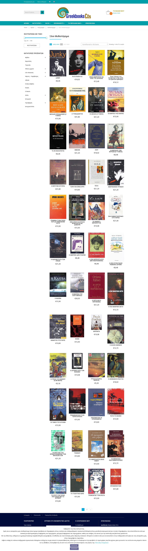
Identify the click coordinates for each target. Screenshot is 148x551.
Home (25, 27)
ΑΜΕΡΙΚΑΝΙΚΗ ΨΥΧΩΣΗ (116, 187)
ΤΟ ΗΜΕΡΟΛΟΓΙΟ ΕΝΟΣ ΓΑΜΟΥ (96, 460)
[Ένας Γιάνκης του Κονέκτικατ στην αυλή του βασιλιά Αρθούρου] (115, 62)
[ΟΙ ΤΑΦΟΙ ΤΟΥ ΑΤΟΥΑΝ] (58, 404)
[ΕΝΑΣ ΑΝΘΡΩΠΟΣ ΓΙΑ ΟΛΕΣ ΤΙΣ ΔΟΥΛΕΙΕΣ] (96, 62)
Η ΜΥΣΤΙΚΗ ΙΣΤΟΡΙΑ (58, 186)
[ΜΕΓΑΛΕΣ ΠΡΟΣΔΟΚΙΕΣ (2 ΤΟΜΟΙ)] (58, 100)
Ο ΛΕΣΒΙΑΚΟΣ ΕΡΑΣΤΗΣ (116, 379)
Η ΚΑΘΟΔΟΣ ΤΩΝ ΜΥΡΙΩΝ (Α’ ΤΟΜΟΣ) (115, 151)
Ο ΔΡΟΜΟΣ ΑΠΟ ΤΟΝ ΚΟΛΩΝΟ (77, 371)
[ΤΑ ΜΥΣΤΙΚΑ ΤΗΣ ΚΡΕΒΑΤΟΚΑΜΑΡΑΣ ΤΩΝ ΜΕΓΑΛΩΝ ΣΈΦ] (58, 440)
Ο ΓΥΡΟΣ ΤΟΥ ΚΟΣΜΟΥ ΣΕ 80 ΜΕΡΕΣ (58, 379)
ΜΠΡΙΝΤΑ (96, 331)
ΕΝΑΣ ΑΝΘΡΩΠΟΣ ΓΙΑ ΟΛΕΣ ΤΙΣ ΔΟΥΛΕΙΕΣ (96, 77)
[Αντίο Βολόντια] (77, 62)
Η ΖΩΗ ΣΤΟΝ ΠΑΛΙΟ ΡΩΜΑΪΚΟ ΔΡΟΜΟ (115, 264)
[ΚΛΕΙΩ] (77, 326)
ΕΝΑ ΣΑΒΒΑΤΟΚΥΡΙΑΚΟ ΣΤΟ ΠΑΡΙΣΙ (115, 217)
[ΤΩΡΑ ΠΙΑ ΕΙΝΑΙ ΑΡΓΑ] (77, 172)
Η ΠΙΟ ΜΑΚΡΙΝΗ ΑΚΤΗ (115, 307)
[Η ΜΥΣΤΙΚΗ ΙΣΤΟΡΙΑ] (58, 172)
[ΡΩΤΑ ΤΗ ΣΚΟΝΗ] (115, 401)
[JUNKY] (58, 63)
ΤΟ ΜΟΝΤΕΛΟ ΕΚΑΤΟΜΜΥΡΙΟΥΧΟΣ (116, 459)
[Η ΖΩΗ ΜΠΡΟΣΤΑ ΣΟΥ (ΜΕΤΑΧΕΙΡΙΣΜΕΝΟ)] (96, 245)
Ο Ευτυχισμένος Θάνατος (96, 379)
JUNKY (58, 78)
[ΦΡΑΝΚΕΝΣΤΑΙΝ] (115, 476)
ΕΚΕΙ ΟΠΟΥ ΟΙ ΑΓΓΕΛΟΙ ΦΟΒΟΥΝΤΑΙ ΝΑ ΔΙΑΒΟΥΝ (77, 223)
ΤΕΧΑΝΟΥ (77, 453)
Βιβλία (32, 27)
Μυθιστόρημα (51, 27)
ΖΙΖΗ (96, 150)
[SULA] (96, 172)
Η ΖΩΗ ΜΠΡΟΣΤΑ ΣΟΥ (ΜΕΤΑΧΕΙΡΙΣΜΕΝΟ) (96, 260)
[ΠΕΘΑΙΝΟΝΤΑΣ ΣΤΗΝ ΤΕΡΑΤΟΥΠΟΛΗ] (77, 401)
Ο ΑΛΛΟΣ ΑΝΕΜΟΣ (116, 345)
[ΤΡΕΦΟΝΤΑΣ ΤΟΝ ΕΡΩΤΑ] (96, 481)
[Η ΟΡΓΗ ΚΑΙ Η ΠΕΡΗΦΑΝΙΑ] (96, 286)
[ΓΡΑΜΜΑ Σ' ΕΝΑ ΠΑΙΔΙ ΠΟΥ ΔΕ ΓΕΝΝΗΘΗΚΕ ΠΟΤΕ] (58, 207)
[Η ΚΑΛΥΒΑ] (58, 285)
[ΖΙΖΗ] (96, 136)
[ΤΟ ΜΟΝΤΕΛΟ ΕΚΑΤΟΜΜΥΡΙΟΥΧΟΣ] (115, 443)
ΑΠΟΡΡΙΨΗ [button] (74, 548)
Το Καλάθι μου (79, 525)
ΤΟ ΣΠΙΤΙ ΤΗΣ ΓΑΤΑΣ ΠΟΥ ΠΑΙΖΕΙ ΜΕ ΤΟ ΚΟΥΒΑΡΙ (58, 496)
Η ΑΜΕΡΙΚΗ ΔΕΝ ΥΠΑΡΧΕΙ (77, 255)
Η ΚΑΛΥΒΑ (58, 298)
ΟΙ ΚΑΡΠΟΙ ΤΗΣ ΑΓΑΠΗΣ (116, 113)
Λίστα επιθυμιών (41, 1)
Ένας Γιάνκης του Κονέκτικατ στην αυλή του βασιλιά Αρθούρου (115, 78)
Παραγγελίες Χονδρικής (51, 515)
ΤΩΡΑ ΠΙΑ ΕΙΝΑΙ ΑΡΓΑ (77, 187)
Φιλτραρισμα (32, 45)
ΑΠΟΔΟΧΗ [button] (74, 545)
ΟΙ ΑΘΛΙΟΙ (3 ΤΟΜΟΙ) (96, 114)
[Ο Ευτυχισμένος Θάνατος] (96, 365)
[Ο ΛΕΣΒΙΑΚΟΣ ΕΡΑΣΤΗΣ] (115, 365)
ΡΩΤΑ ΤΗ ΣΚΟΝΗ (115, 416)
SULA (96, 186)
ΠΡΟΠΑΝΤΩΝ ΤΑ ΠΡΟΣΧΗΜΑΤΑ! (96, 418)
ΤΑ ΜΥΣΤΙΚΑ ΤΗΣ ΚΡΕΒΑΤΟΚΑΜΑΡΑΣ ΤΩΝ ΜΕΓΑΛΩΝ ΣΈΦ (58, 454)
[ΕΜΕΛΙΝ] (77, 136)
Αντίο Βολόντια (77, 76)
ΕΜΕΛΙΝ (77, 150)
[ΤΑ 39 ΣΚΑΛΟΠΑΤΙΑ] (58, 136)
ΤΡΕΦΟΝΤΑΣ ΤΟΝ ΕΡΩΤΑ (96, 495)
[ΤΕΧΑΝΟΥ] (77, 440)
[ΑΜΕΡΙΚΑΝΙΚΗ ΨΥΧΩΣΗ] (115, 172)
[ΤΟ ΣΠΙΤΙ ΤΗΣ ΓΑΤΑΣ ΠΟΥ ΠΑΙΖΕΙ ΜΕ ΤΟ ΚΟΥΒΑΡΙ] (58, 481)
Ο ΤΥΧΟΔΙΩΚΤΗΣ (77, 114)
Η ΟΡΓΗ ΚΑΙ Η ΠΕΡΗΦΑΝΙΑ (96, 301)
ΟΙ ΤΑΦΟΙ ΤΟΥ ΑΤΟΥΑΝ (58, 422)
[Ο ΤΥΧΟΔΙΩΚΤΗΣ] (77, 99)
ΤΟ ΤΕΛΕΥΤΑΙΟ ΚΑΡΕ (77, 494)
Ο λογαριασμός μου (29, 1)
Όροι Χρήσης (27, 525)
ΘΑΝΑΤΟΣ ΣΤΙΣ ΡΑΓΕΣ (58, 340)
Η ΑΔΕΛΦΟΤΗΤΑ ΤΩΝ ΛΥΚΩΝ (58, 260)
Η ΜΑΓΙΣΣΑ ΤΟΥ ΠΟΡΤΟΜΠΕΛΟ (77, 294)
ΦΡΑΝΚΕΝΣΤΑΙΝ (115, 486)
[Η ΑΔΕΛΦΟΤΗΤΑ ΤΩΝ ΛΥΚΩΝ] (58, 245)
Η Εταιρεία (26, 515)
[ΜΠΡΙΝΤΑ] (96, 322)
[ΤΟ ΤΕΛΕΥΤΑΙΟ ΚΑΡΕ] (77, 480)
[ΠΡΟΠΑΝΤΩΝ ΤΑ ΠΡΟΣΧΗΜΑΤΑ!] (96, 402)
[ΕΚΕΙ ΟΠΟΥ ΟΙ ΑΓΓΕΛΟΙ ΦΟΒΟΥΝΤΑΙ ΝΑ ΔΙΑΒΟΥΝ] (77, 207)
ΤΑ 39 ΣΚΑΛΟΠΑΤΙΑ (58, 151)
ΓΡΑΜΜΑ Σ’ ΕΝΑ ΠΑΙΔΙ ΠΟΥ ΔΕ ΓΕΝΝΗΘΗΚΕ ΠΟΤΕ (58, 222)
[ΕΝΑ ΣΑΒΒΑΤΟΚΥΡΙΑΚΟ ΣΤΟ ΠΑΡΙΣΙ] (115, 205)
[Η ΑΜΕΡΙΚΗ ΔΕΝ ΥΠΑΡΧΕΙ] (77, 243)
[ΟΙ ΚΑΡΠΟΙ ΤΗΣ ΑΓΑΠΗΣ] (115, 99)
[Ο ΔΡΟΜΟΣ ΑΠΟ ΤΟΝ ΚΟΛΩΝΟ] (77, 361)
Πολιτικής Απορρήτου (101, 542)
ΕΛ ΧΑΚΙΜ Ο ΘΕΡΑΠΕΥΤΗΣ (96, 222)
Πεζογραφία (41, 27)
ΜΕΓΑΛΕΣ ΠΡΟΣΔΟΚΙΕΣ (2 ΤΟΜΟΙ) (58, 115)
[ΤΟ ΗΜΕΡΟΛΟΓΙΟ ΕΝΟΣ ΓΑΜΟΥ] (96, 444)
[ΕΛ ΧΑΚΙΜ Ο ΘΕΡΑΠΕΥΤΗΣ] (96, 207)
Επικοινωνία (37, 515)
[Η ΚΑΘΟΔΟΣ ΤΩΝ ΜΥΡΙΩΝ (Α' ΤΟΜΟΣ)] (115, 136)
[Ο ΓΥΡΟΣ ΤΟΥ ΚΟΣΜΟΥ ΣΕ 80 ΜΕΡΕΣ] (58, 365)
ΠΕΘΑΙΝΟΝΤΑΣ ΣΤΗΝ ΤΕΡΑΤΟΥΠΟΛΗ (77, 415)
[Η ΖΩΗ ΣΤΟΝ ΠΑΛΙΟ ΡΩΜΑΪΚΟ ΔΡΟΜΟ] (115, 247)
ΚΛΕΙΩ (77, 339)
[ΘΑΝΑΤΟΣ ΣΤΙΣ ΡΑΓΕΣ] (58, 327)
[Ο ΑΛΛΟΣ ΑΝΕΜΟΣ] (115, 329)
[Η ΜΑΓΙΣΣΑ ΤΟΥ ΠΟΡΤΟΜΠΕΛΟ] (77, 283)
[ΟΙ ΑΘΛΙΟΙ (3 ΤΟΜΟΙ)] (96, 99)
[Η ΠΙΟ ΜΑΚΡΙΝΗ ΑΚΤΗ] (115, 289)
